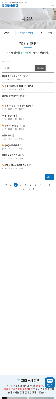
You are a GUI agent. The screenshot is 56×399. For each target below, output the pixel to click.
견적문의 (8, 32)
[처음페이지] (6, 185)
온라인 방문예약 (26, 32)
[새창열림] (49, 382)
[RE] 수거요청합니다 (13, 125)
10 (23, 189)
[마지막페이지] (33, 189)
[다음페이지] (29, 189)
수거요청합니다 (8, 115)
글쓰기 (49, 177)
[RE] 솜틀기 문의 (12, 145)
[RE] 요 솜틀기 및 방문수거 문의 (18, 105)
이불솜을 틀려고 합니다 (11, 155)
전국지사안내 (46, 32)
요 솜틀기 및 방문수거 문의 (13, 95)
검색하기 (40, 68)
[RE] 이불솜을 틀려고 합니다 (16, 165)
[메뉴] (52, 4)
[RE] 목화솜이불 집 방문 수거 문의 (19, 85)
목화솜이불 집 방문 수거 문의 (14, 76)
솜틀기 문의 (7, 135)
